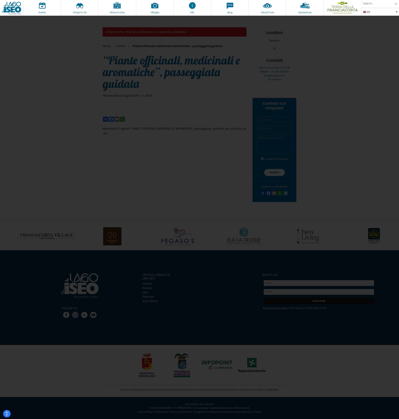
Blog (229, 12)
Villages (155, 12)
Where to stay (117, 12)
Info (192, 12)
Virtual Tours (267, 12)
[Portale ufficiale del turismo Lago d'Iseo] (11, 7)
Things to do (80, 12)
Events (42, 12)
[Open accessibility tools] (7, 413)
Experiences (305, 12)
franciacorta (343, 12)
